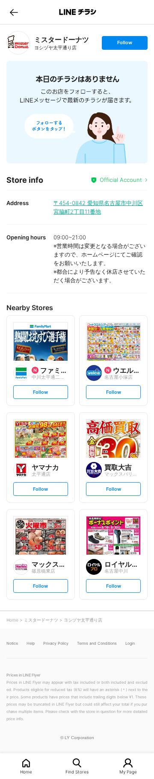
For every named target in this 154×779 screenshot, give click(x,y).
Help (31, 643)
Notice (12, 643)
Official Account (121, 179)
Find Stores (77, 771)
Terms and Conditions (97, 643)
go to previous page (14, 12)
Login (130, 643)
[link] (18, 42)
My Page (128, 771)
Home (26, 771)
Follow (124, 44)
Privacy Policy (55, 643)
